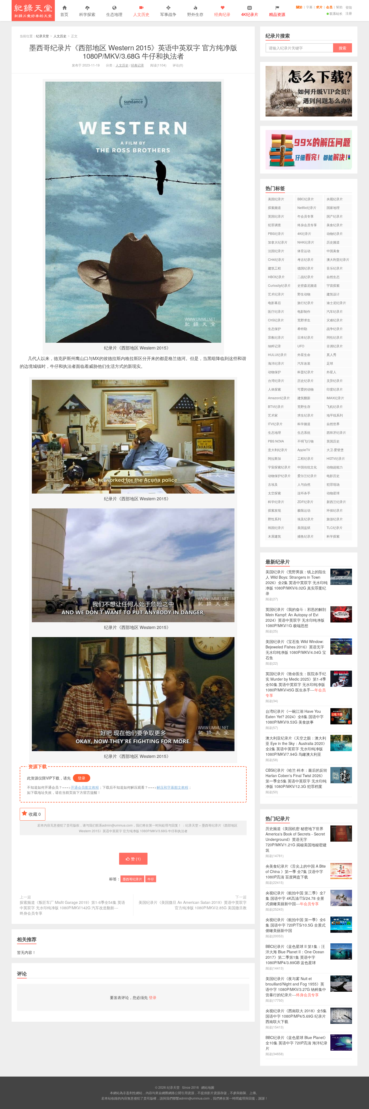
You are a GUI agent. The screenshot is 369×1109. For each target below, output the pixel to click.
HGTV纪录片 (336, 458)
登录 (81, 778)
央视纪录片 (335, 199)
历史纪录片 (305, 380)
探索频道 (274, 207)
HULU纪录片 (277, 354)
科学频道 (303, 423)
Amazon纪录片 (279, 397)
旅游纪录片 (335, 519)
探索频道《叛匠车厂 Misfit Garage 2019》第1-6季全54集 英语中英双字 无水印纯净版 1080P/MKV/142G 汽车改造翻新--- (72, 908)
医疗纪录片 (276, 311)
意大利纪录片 (277, 449)
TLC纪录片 (335, 527)
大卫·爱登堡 (335, 449)
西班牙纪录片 (336, 432)
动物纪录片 (335, 233)
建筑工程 (274, 268)
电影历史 (333, 475)
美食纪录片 (335, 224)
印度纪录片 (335, 389)
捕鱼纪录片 (305, 536)
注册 (348, 13)
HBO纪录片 (276, 276)
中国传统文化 (307, 467)
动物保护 (274, 371)
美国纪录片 (276, 199)
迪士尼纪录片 (336, 302)
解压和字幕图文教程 (172, 787)
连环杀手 (303, 493)
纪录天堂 (33, 10)
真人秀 (331, 354)
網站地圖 (207, 1087)
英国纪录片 (276, 216)
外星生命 (303, 354)
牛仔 (150, 879)
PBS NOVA (276, 441)
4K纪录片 (304, 233)
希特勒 (302, 328)
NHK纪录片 (305, 242)
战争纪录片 (335, 328)
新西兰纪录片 (336, 501)
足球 (330, 363)
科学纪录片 (276, 501)
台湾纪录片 (276, 380)
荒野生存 (303, 406)
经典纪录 (222, 14)
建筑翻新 (303, 397)
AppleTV (303, 449)
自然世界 (333, 423)
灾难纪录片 (335, 320)
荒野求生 (303, 320)
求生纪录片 (305, 415)
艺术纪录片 (276, 294)
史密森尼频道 (307, 285)
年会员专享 (305, 216)
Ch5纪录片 (276, 320)
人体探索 (274, 389)
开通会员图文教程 (85, 787)
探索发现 (274, 510)
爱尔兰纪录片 (307, 475)
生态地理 (114, 14)
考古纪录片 (305, 259)
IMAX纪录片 (335, 397)
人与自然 (303, 484)
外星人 (331, 371)
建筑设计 (333, 294)
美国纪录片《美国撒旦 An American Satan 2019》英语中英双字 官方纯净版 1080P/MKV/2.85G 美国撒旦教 (193, 905)
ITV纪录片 (275, 423)
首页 (64, 14)
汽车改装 (303, 363)
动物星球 (333, 493)
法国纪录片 (276, 250)
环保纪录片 (335, 510)
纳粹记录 (274, 346)
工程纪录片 (305, 458)
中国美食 (333, 250)
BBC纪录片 (305, 199)
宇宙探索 (333, 285)
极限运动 (303, 510)
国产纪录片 (335, 216)
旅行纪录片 (305, 302)
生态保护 (274, 328)
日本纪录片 (305, 337)
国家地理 (333, 207)
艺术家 (273, 415)
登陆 (348, 7)
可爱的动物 (305, 389)
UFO (300, 346)
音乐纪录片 (335, 268)
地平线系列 (335, 415)
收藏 (35, 814)
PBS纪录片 (276, 233)
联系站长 (336, 13)
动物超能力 (335, 467)
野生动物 (303, 294)
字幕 (309, 7)
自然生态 (333, 276)
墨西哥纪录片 (132, 879)
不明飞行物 (305, 441)
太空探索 (274, 493)
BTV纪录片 (276, 406)
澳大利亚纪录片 (338, 259)
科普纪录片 (305, 371)
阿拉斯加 (274, 458)
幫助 (339, 7)
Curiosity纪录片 (279, 285)
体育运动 (303, 250)
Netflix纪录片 (306, 207)
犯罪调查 (274, 224)
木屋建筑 (274, 536)
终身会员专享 (307, 224)
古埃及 (273, 484)
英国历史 (333, 441)
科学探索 (87, 14)
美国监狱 (303, 527)
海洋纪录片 (276, 363)
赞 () (136, 858)
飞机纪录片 (335, 406)
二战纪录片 (305, 276)
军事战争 (168, 14)
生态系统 (303, 432)
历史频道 (333, 242)
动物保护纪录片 (279, 475)
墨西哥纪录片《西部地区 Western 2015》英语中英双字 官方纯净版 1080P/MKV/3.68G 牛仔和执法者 (133, 51)
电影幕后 (274, 302)
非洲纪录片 (335, 346)
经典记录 (137, 65)
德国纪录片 (305, 268)
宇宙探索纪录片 (279, 467)
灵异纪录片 (335, 380)
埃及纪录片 (305, 519)
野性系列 (274, 519)
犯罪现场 (333, 484)
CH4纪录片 (276, 259)
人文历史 (141, 14)
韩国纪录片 (276, 527)
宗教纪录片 (276, 337)
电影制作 (303, 311)
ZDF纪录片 (305, 501)
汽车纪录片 (335, 311)
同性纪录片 (335, 337)
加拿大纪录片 (277, 242)
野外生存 (195, 14)
